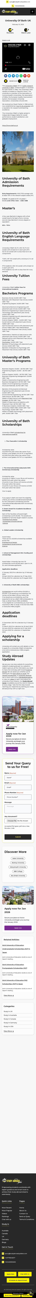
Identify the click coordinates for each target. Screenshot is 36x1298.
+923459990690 (19, 6)
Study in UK (6, 40)
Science (5, 523)
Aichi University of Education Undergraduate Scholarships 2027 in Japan (16, 948)
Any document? (11, 816)
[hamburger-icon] (32, 12)
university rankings (25, 675)
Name (10, 773)
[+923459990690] (13, 6)
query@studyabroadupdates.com (19, 2)
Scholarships (6, 591)
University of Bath (11, 86)
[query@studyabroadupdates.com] (7, 2)
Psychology (6, 342)
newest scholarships (9, 675)
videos (12, 679)
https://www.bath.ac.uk (10, 125)
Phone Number (14, 792)
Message (8, 802)
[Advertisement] (18, 1045)
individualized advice (25, 677)
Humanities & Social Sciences (12, 521)
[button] (5, 75)
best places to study (19, 673)
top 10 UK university (23, 106)
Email (10, 783)
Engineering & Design (10, 519)
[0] (10, 30)
